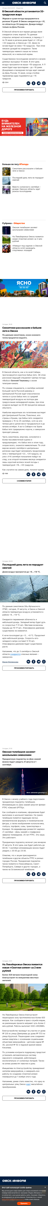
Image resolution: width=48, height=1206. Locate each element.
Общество (19, 8)
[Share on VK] (28, 83)
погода (24, 164)
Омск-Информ (24, 3)
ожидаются (15, 654)
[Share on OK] (32, 83)
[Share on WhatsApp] (43, 83)
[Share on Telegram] (38, 83)
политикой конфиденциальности (13, 1199)
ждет (28, 1084)
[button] (3, 3)
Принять (24, 1203)
